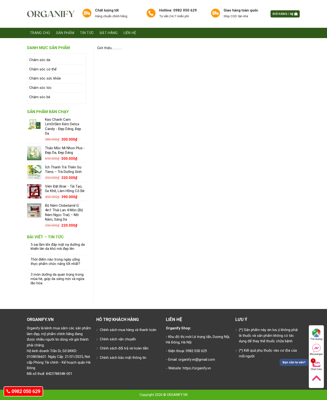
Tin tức (87, 33)
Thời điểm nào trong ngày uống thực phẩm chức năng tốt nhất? (55, 261)
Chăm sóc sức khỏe (45, 78)
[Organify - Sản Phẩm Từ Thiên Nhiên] (51, 13)
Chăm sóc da (39, 60)
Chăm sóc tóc (40, 88)
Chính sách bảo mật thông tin (123, 357)
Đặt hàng (109, 33)
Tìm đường (316, 339)
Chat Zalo (315, 365)
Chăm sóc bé (39, 97)
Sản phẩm (65, 33)
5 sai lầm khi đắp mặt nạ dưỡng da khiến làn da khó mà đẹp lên (58, 247)
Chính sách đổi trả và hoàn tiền (124, 348)
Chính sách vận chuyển (118, 339)
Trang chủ (40, 33)
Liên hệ (130, 33)
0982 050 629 (25, 391)
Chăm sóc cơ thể (42, 69)
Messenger (316, 354)
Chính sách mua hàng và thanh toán (128, 330)
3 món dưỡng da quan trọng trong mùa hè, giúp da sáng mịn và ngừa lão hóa (57, 279)
